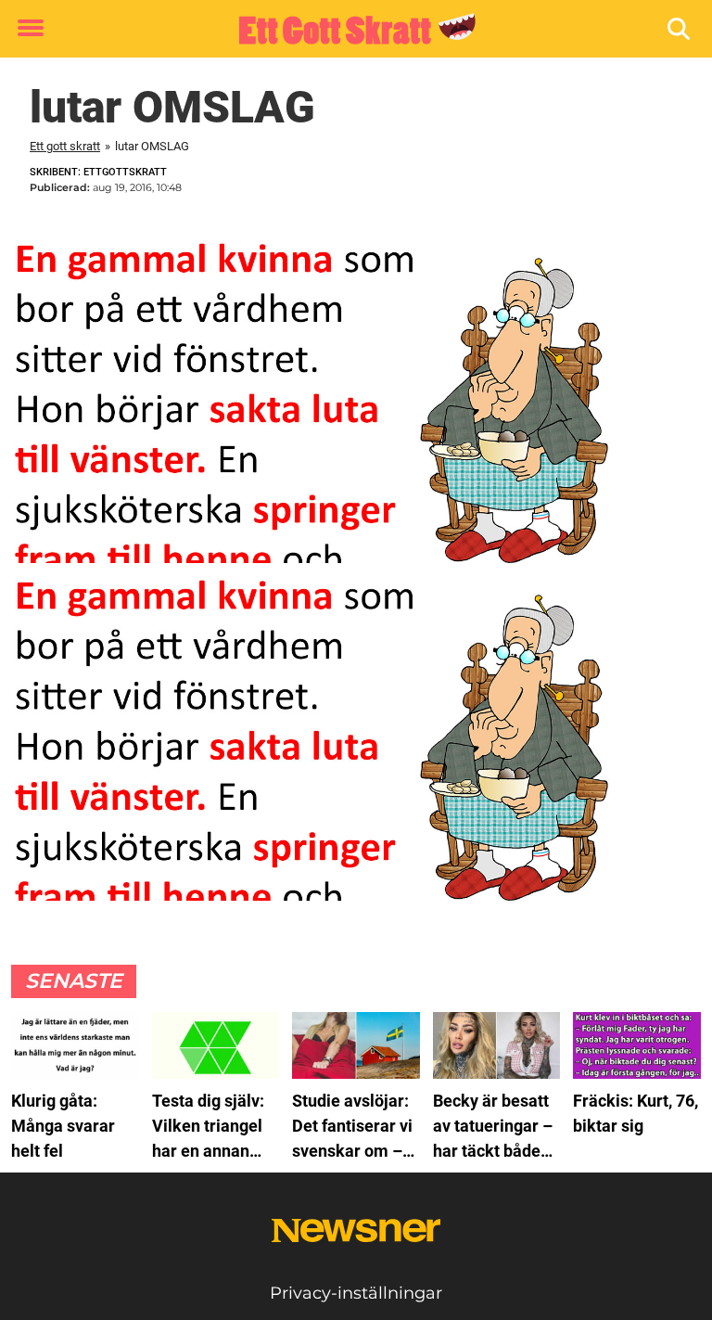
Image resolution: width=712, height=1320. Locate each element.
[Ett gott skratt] (349, 29)
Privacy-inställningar (356, 1293)
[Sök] (680, 29)
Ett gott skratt (65, 146)
